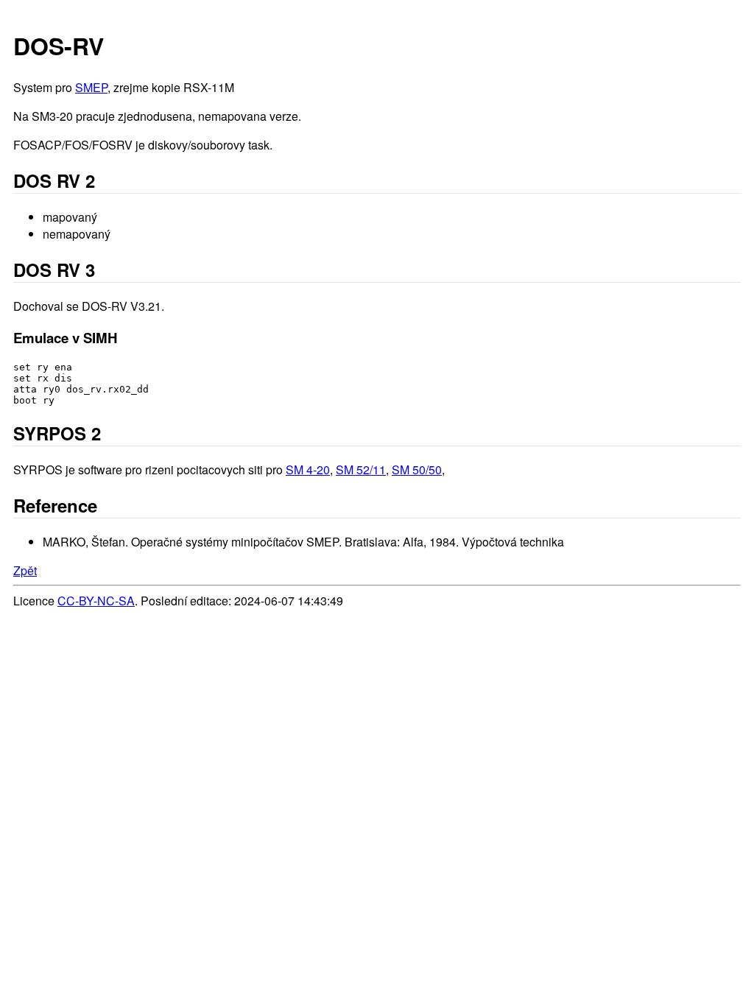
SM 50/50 (417, 469)
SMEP (91, 87)
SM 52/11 (361, 469)
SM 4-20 (308, 469)
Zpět (25, 570)
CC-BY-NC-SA (96, 600)
